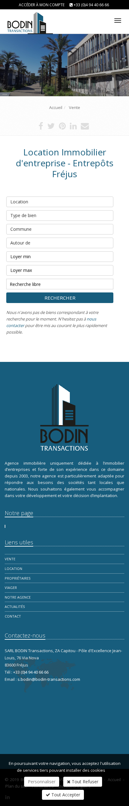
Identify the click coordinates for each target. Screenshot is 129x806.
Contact (13, 616)
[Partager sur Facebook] (41, 127)
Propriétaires (17, 578)
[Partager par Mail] (85, 127)
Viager (11, 587)
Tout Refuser (84, 782)
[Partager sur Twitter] (51, 127)
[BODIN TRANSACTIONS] (29, 19)
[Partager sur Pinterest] (62, 127)
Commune (21, 229)
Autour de (20, 243)
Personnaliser (41, 782)
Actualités (15, 606)
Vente (10, 559)
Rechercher (59, 298)
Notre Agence (18, 597)
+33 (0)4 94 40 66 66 (91, 4)
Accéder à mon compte (41, 4)
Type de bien (23, 215)
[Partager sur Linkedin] (73, 127)
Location (19, 202)
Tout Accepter (65, 795)
